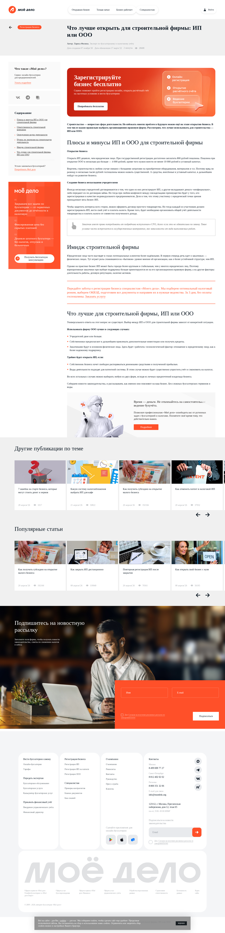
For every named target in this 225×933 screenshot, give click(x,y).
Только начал (103, 9)
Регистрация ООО (73, 774)
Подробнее (146, 427)
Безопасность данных (181, 892)
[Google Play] (111, 840)
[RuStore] (133, 840)
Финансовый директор (33, 812)
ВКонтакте (18, 97)
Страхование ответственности (161, 892)
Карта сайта (197, 892)
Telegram (28, 97)
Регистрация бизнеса (75, 759)
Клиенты (110, 789)
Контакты (110, 774)
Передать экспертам (33, 778)
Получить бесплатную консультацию (36, 258)
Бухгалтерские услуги (33, 788)
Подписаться (206, 716)
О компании (112, 759)
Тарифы (26, 769)
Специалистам (147, 9)
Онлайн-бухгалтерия (32, 764)
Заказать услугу (95, 296)
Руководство (111, 779)
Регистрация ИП (72, 764)
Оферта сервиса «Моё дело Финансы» (87, 892)
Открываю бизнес (81, 9)
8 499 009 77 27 (156, 768)
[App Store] (122, 840)
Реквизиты (110, 769)
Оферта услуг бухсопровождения (63, 892)
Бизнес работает (124, 9)
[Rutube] (198, 787)
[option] (40, 485)
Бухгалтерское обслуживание (36, 783)
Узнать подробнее (23, 83)
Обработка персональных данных (138, 892)
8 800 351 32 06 (156, 786)
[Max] (198, 761)
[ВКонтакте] (198, 778)
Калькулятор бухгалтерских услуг (38, 793)
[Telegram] (198, 770)
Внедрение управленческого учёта (38, 807)
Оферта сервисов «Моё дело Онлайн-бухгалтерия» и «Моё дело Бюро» (35, 893)
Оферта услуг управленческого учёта (112, 892)
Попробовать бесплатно (91, 106)
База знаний (70, 798)
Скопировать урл (37, 97)
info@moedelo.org (157, 794)
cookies (63, 920)
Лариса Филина (81, 44)
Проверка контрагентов (75, 788)
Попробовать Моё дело (25, 169)
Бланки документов (73, 793)
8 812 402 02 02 (156, 777)
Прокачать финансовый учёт (37, 802)
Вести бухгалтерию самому (37, 759)
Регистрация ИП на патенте (77, 769)
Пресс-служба (112, 784)
